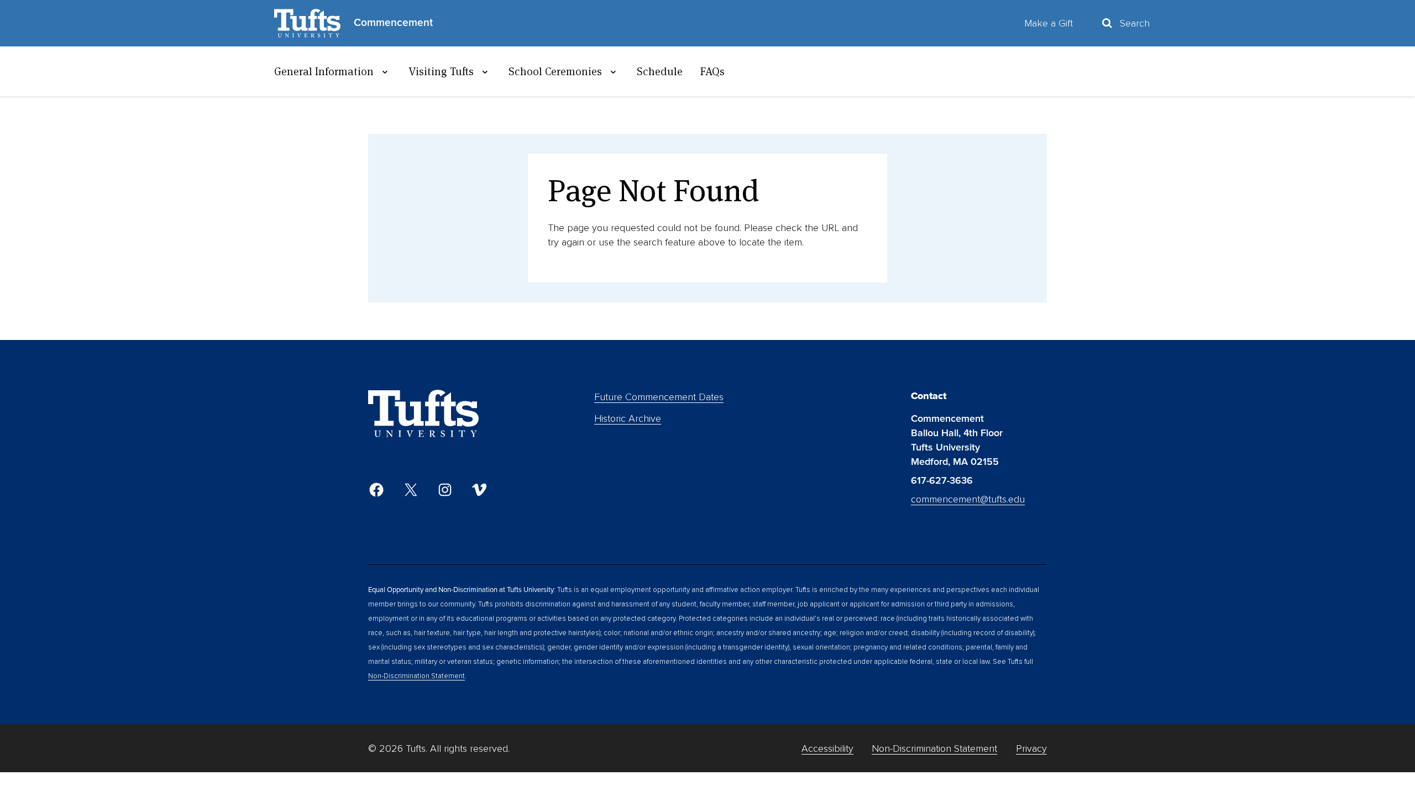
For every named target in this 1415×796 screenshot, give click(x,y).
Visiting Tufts (441, 71)
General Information (324, 71)
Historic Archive (627, 418)
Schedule (660, 71)
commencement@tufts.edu (968, 499)
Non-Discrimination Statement (416, 676)
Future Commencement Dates (659, 397)
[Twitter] (410, 489)
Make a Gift (1048, 23)
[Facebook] (376, 489)
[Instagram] (445, 489)
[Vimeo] (479, 489)
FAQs (712, 71)
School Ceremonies (555, 71)
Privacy (1031, 748)
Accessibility (827, 748)
